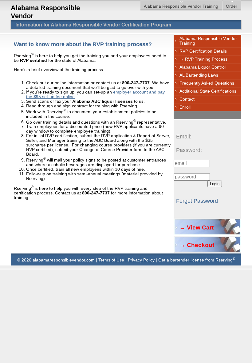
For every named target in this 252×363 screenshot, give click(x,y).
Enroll (185, 107)
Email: (183, 137)
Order (231, 6)
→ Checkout (196, 245)
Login (214, 184)
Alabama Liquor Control (202, 67)
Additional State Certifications (207, 91)
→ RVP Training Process (203, 59)
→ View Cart (196, 227)
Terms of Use (111, 260)
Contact (187, 99)
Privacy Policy (141, 260)
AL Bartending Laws (198, 75)
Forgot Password (197, 201)
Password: (189, 150)
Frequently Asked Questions (206, 83)
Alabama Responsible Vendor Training (181, 6)
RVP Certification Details (203, 51)
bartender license (187, 260)
